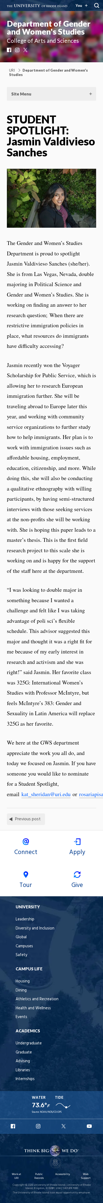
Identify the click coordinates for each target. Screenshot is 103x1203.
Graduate (24, 1052)
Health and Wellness (33, 1008)
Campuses (24, 946)
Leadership (25, 919)
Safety (21, 955)
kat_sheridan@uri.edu (46, 794)
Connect (25, 852)
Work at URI (16, 1176)
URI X (64, 1126)
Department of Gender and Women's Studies (48, 27)
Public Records (39, 1176)
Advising (23, 1061)
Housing (23, 981)
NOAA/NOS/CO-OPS (51, 1112)
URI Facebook (13, 1126)
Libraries (23, 1070)
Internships (25, 1079)
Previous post (28, 819)
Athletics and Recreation (37, 999)
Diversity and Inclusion (35, 928)
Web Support (86, 1176)
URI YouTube (89, 1126)
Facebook (9, 50)
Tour (26, 885)
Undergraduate (29, 1043)
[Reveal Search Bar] (96, 5)
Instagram (18, 50)
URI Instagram (38, 1126)
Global (21, 937)
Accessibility (62, 1174)
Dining (21, 990)
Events (21, 1017)
